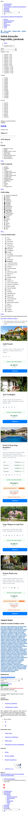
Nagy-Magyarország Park (13, 524)
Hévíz (5, 23)
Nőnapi (9, 290)
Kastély (7, 216)
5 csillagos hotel (8, 176)
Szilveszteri (10, 245)
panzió (5, 169)
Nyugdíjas (8, 203)
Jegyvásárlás (7, 11)
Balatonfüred (7, 25)
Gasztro (7, 223)
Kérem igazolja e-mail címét (7, 689)
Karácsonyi (10, 243)
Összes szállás (7, 31)
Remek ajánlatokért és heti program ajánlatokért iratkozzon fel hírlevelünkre (12, 774)
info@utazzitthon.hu (11, 759)
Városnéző (8, 209)
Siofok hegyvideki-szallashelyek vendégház (13, 627)
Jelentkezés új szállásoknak (11, 737)
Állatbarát (8, 205)
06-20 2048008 (10, 756)
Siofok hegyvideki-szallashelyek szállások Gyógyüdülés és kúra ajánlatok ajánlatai (14, 656)
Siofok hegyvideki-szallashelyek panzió (12, 628)
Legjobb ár (10, 311)
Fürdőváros (8, 201)
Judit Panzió (8, 344)
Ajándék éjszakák (11, 277)
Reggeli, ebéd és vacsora (10, 151)
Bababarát (8, 202)
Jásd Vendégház (9, 395)
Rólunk (7, 752)
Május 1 (9, 304)
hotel (5, 182)
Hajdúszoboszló (8, 22)
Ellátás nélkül (7, 154)
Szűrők (3, 126)
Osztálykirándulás (11, 268)
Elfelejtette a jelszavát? (6, 683)
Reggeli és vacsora (8, 148)
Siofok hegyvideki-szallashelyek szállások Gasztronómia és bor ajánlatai (14, 666)
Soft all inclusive (8, 157)
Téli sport (7, 226)
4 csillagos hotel (8, 174)
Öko (6, 229)
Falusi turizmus (9, 213)
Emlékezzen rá (4, 682)
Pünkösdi (9, 306)
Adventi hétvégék (11, 288)
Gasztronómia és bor (12, 264)
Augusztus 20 (10, 247)
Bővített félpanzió (8, 158)
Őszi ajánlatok (7, 5)
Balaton (6, 19)
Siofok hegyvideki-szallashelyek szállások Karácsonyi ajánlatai (13, 642)
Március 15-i (10, 273)
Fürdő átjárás (8, 206)
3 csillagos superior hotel (10, 172)
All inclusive (7, 152)
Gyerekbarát (8, 215)
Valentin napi (10, 295)
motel (5, 185)
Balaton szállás (16, 31)
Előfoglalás (10, 248)
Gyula (5, 27)
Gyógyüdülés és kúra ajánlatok (14, 255)
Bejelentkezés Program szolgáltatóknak (14, 744)
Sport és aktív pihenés (12, 282)
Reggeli (6, 150)
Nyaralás (9, 309)
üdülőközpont (7, 181)
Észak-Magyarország (9, 20)
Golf (6, 222)
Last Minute (10, 254)
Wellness (7, 196)
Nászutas (6, 220)
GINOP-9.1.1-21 (9, 768)
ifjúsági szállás (7, 178)
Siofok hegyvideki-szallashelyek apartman (12, 626)
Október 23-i (10, 281)
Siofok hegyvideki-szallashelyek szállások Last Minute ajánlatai (14, 654)
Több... (2, 161)
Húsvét (9, 275)
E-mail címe (4, 679)
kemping (6, 183)
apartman (6, 167)
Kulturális (9, 291)
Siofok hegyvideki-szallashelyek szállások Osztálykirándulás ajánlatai (13, 670)
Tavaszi (9, 307)
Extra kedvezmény (11, 298)
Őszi (8, 238)
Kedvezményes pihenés (13, 302)
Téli (8, 270)
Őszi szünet (10, 241)
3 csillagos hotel (8, 171)
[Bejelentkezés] (4, 14)
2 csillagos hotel (8, 186)
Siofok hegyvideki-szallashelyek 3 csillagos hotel (14, 630)
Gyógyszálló (8, 212)
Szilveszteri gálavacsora (9, 155)
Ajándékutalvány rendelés (11, 707)
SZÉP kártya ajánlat (12, 272)
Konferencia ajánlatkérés (11, 703)
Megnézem (15, 371)
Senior (8, 257)
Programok (6, 8)
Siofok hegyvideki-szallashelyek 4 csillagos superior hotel (14, 634)
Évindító (9, 252)
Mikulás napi (10, 297)
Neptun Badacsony (10, 573)
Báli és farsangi (11, 286)
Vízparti (7, 198)
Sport (6, 224)
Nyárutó (9, 279)
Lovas (7, 217)
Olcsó (7, 227)
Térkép (5, 43)
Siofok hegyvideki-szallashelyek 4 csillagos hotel (12, 632)
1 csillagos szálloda (8, 179)
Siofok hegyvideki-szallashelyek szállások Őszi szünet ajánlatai (14, 641)
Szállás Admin (8, 733)
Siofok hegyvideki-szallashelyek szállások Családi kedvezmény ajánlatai (12, 664)
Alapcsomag (10, 300)
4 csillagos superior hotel (10, 175)
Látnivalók (6, 9)
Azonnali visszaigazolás (11, 195)
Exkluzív (7, 219)
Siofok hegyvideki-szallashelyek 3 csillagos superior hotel (13, 631)
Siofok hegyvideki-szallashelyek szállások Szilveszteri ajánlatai (14, 645)
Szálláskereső (23, 6)
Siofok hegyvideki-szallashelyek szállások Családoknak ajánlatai (14, 650)
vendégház (6, 168)
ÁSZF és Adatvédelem (9, 779)
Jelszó (2, 680)
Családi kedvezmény (12, 263)
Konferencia (8, 208)
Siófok (5, 26)
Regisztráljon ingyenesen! (16, 688)
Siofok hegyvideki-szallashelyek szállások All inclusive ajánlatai (12, 659)
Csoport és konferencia (12, 284)
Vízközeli (7, 199)
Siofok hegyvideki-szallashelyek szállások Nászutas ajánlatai (13, 668)
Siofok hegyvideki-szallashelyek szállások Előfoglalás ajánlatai (12, 648)
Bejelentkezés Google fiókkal (8, 677)
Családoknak (10, 250)
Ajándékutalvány (8, 4)
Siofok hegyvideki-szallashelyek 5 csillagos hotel (13, 636)
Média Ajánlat (8, 740)
